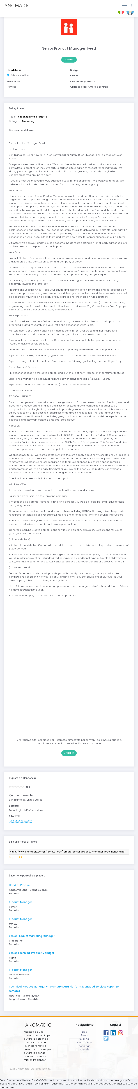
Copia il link (15, 857)
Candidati (84, 1046)
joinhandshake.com (20, 820)
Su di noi (84, 1039)
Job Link (69, 59)
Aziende (84, 1049)
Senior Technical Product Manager (31, 953)
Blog (84, 1031)
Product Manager (20, 902)
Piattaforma (84, 1042)
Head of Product (20, 885)
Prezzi (84, 1035)
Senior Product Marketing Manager (32, 936)
